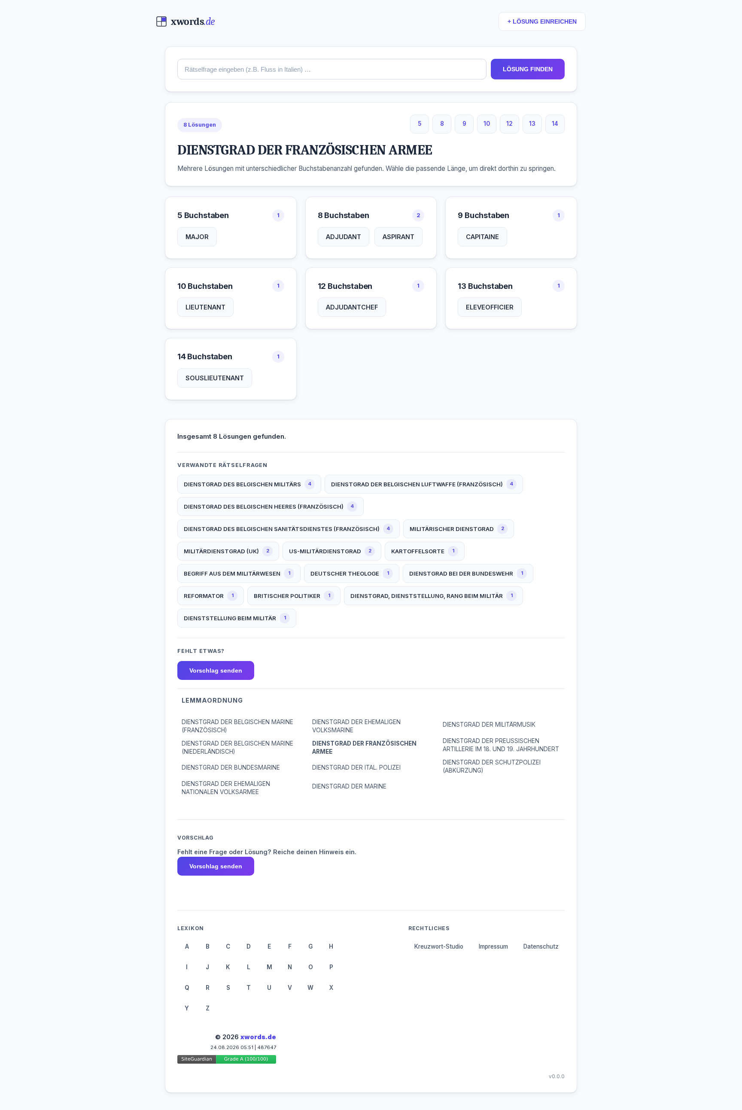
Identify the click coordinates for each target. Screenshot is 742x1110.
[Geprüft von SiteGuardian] (226, 1061)
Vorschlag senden (215, 670)
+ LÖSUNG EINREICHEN (542, 21)
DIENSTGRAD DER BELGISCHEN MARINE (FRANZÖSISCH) (237, 726)
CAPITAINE (482, 236)
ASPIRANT (398, 236)
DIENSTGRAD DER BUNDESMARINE (231, 767)
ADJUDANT (343, 236)
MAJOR (197, 236)
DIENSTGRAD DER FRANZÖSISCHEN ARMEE (364, 747)
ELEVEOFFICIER (490, 307)
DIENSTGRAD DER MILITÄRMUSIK (489, 724)
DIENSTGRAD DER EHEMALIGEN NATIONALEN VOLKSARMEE (226, 787)
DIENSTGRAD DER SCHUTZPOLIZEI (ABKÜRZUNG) (492, 766)
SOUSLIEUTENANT (215, 378)
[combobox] (332, 69)
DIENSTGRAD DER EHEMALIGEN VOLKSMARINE (356, 726)
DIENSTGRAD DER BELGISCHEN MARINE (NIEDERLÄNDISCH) (237, 747)
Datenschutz (541, 946)
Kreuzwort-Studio (438, 946)
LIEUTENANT (205, 307)
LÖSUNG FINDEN (528, 69)
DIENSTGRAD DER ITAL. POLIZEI (356, 767)
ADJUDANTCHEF (352, 307)
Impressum (493, 946)
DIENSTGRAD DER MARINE (349, 786)
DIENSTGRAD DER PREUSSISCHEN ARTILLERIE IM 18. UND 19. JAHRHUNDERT (501, 744)
